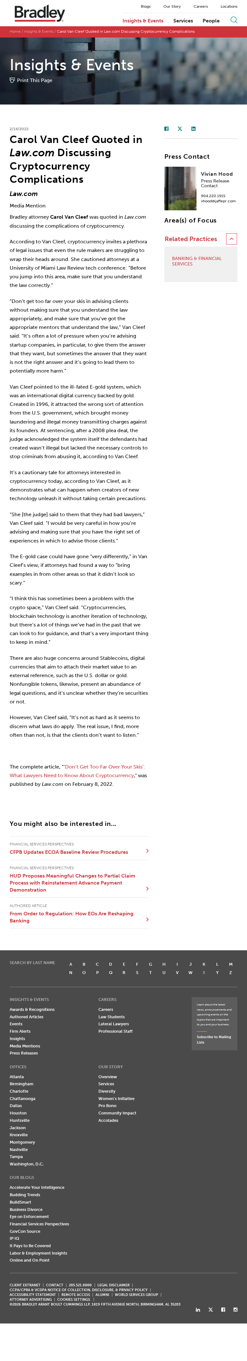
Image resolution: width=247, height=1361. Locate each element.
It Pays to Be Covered (30, 1245)
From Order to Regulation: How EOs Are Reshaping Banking (71, 917)
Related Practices (191, 239)
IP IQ (14, 1238)
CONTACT (54, 1285)
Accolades (108, 1120)
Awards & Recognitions (32, 1009)
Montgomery (22, 1142)
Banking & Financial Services (197, 261)
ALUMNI (102, 1295)
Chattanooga (22, 1098)
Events (16, 1023)
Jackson (18, 1127)
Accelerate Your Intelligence (37, 1187)
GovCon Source (25, 1231)
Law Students (111, 1016)
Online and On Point (30, 1260)
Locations (229, 6)
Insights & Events (143, 21)
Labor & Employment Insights (38, 1253)
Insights (17, 1038)
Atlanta (17, 1076)
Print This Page (34, 80)
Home (15, 31)
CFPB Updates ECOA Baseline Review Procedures (69, 852)
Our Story (172, 6)
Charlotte (19, 1091)
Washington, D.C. (26, 1164)
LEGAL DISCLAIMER (113, 1285)
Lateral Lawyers (113, 1023)
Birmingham (21, 1083)
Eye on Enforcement (29, 1216)
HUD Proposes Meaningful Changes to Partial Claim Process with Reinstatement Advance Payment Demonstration (72, 883)
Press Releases (24, 1053)
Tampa (16, 1156)
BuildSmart (20, 1202)
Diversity (106, 1091)
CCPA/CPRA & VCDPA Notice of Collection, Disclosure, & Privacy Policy (79, 1290)
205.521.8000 (80, 1285)
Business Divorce (26, 1209)
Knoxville (19, 1134)
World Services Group (136, 1295)
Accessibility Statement (33, 1295)
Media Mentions (25, 1046)
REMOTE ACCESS (75, 1295)
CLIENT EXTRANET (25, 1285)
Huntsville (20, 1120)
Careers (201, 6)
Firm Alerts (20, 1031)
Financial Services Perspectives (39, 1224)
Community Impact (117, 1113)
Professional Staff (115, 1031)
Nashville (19, 1149)
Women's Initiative (116, 1098)
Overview (107, 1076)
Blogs (146, 6)
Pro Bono (107, 1105)
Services (183, 21)
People (211, 21)
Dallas (16, 1105)
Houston (18, 1113)
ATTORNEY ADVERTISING (31, 1300)
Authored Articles (26, 1016)
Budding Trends (25, 1194)
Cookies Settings (73, 1300)
